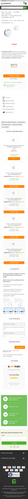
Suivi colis (8, 97)
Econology (8, 486)
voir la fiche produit (14, 154)
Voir (14, 158)
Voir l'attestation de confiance (14, 369)
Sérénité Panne (9, 106)
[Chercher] (25, 8)
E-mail (3, 435)
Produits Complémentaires (9, 122)
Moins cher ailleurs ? (14, 78)
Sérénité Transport (10, 103)
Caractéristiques (6, 124)
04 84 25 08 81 (10, 0)
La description (21, 122)
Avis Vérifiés (5, 127)
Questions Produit (17, 124)
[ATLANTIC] (14, 44)
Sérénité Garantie (10, 109)
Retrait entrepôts (10, 100)
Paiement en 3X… (10, 112)
